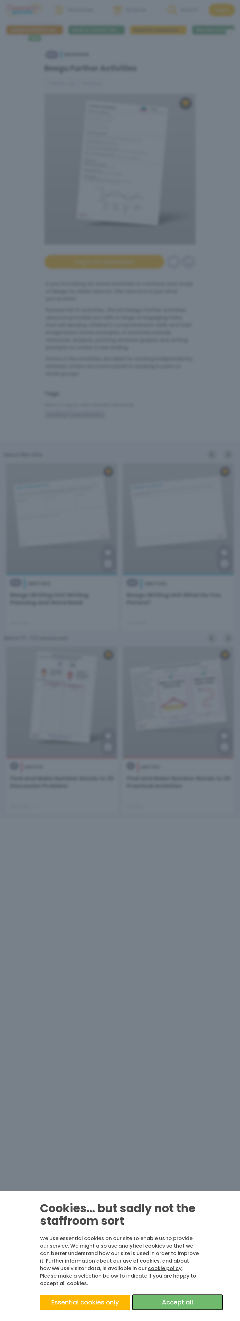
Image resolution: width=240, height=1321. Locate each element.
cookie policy (165, 1268)
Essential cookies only (85, 1302)
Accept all (177, 1302)
